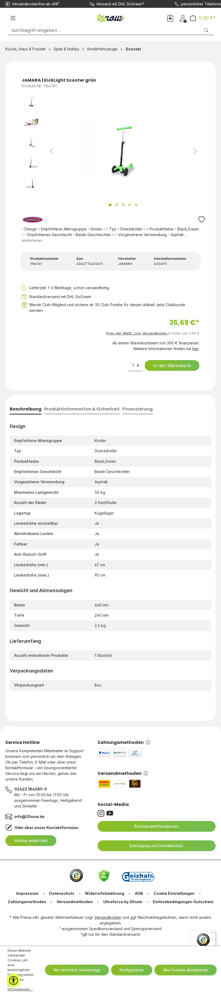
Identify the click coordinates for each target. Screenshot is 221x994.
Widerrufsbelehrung (104, 893)
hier (195, 348)
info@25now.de (29, 816)
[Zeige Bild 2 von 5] (116, 204)
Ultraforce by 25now (122, 901)
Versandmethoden (119, 773)
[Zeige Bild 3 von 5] (123, 204)
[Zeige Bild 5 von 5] (136, 204)
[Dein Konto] (183, 17)
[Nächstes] (195, 151)
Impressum (27, 893)
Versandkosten (107, 917)
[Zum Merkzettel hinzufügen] (201, 221)
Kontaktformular (62, 827)
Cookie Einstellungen (174, 893)
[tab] (26, 410)
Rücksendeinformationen (156, 826)
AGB (139, 893)
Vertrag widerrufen (31, 840)
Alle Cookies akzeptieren (185, 970)
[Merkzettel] (170, 17)
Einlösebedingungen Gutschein (183, 901)
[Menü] (12, 18)
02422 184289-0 (30, 789)
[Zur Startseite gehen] (110, 17)
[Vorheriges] (51, 151)
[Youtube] (110, 813)
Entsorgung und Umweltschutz (156, 845)
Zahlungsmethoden (121, 742)
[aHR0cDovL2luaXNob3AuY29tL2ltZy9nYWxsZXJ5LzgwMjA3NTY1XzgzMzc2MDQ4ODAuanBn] (123, 151)
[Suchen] (206, 30)
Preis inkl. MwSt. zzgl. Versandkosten (137, 333)
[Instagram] (102, 813)
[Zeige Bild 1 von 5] (110, 204)
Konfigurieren (132, 970)
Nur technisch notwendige (77, 970)
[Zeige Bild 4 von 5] (129, 204)
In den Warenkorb (172, 365)
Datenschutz (61, 893)
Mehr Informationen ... (20, 986)
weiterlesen (32, 240)
